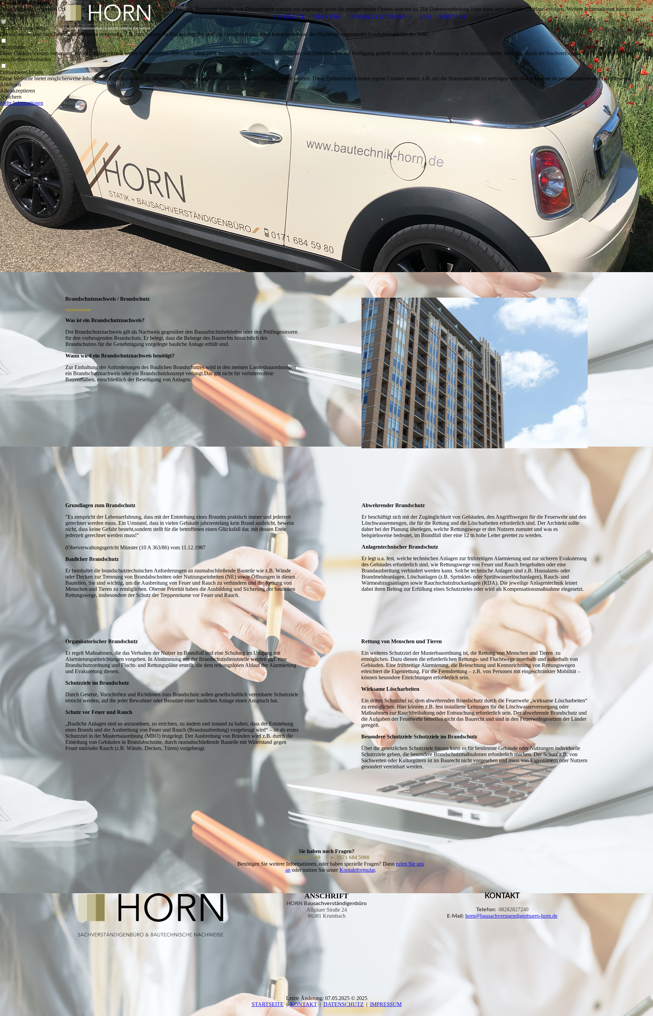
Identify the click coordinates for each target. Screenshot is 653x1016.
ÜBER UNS (327, 17)
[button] (326, 85)
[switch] (3, 41)
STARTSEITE (289, 17)
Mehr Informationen (21, 103)
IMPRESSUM (386, 1004)
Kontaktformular (357, 870)
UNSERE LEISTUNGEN (378, 17)
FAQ (425, 17)
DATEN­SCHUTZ (343, 1004)
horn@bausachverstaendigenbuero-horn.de (511, 916)
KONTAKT (452, 17)
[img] (107, 17)
